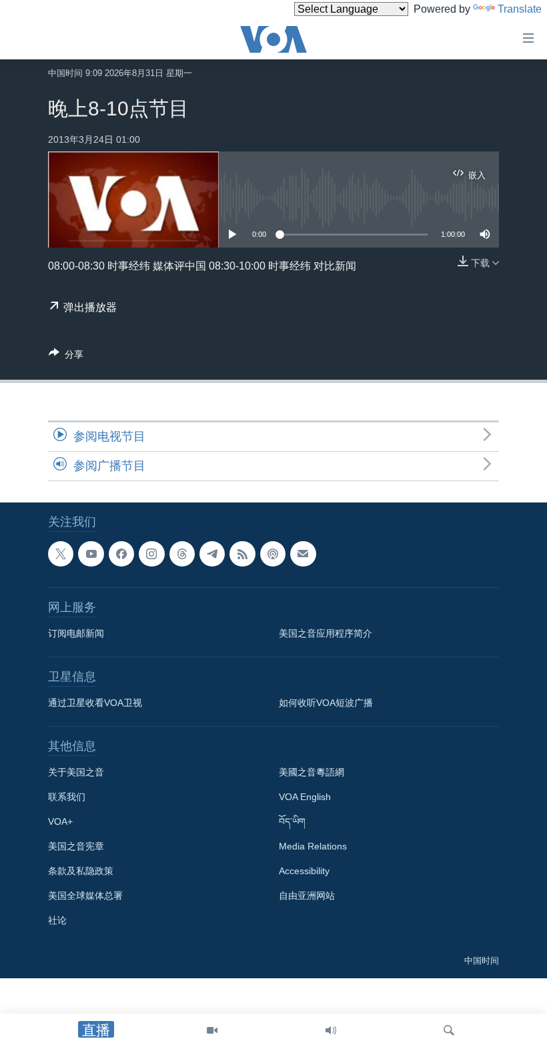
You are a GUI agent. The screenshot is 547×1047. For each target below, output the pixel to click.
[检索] (449, 1030)
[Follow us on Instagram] (151, 554)
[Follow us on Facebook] (121, 554)
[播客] (273, 554)
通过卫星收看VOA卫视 (95, 702)
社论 (57, 920)
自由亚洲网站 (307, 895)
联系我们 (66, 796)
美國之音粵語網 (311, 772)
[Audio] (331, 1030)
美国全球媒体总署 (85, 895)
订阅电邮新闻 (76, 633)
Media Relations (313, 846)
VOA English (305, 796)
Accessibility (304, 870)
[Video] (212, 1030)
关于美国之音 (76, 772)
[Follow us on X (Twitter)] (60, 554)
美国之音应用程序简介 (325, 633)
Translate (520, 9)
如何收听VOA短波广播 (326, 702)
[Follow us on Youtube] (90, 554)
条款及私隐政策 (80, 870)
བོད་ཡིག (292, 821)
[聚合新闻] (242, 554)
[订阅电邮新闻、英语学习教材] (303, 554)
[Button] (66, 356)
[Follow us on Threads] (182, 554)
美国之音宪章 (76, 846)
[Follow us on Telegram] (212, 554)
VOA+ (60, 821)
